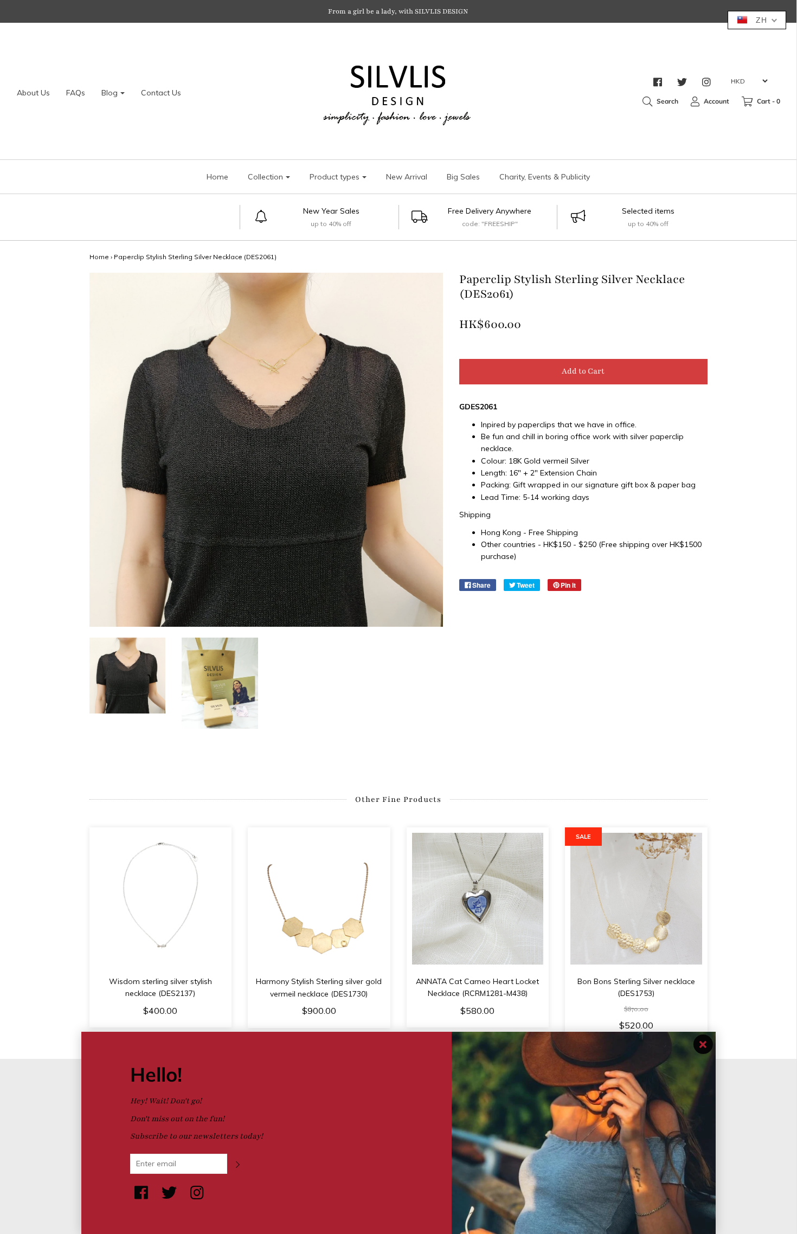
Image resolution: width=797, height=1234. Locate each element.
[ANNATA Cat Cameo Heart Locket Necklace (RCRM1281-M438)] (478, 899)
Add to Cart (583, 371)
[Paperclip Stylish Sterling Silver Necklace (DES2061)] (127, 676)
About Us (33, 93)
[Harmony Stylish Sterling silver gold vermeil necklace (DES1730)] (319, 899)
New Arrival (406, 177)
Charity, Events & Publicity (544, 177)
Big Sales (463, 177)
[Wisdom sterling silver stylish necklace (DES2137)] (161, 899)
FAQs (75, 93)
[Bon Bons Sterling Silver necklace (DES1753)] (636, 899)
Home (217, 177)
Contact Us (161, 93)
